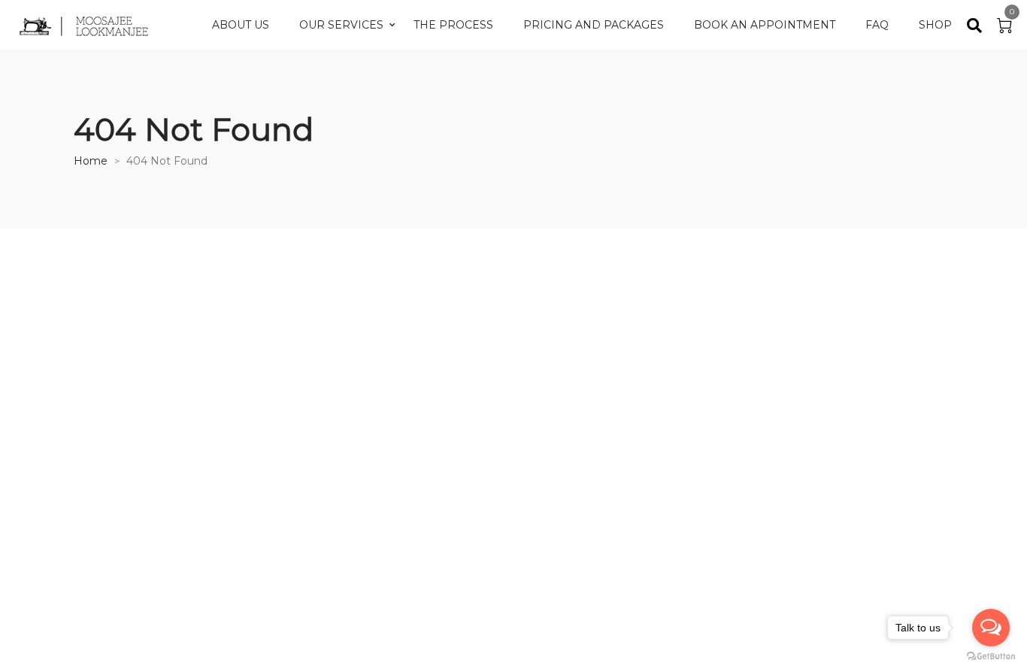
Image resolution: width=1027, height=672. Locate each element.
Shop (935, 25)
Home (91, 161)
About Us (240, 25)
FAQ (877, 25)
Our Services (341, 25)
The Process (453, 25)
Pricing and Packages (593, 25)
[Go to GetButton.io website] (991, 656)
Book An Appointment (764, 25)
